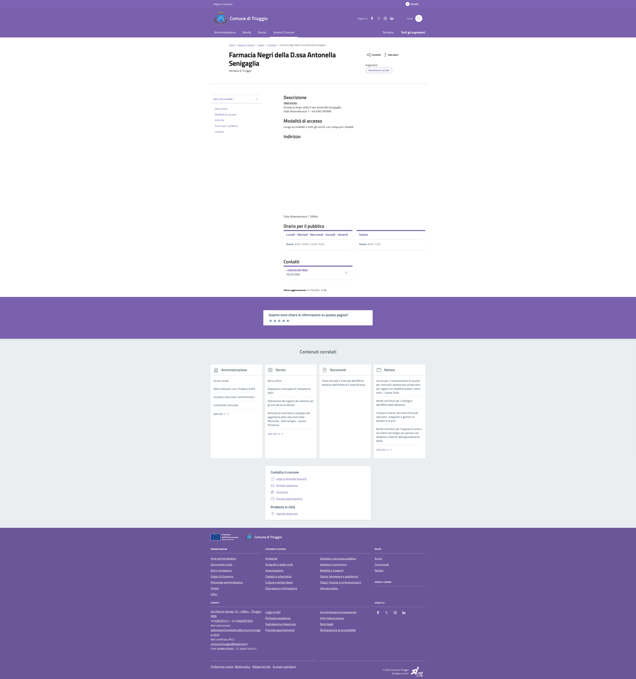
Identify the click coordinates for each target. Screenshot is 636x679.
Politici (215, 588)
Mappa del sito (261, 666)
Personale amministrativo (227, 582)
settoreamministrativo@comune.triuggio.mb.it (236, 632)
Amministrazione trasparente (338, 612)
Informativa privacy (332, 618)
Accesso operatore (284, 666)
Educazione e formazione (281, 588)
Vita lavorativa (329, 588)
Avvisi (378, 558)
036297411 (221, 621)
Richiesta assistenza (278, 618)
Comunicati (382, 564)
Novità (247, 32)
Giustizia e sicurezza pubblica (338, 558)
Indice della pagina (222, 99)
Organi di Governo (222, 576)
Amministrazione (225, 32)
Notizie (379, 570)
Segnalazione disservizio (280, 624)
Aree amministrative (223, 558)
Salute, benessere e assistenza (339, 576)
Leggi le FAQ (273, 612)
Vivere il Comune (283, 32)
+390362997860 (297, 270)
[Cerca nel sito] (418, 18)
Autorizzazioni (274, 570)
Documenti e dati (221, 564)
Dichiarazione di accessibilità (338, 630)
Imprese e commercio (333, 564)
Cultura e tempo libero (279, 582)
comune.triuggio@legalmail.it (229, 644)
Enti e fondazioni (221, 570)
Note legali (326, 624)
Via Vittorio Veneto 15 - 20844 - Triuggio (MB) (236, 613)
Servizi (262, 32)
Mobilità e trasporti (332, 570)
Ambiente (271, 558)
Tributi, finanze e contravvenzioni (340, 582)
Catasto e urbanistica (278, 576)
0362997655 (244, 621)
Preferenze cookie (222, 666)
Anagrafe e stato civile (279, 564)
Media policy (242, 666)
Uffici (214, 594)
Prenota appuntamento (280, 630)
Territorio (388, 32)
